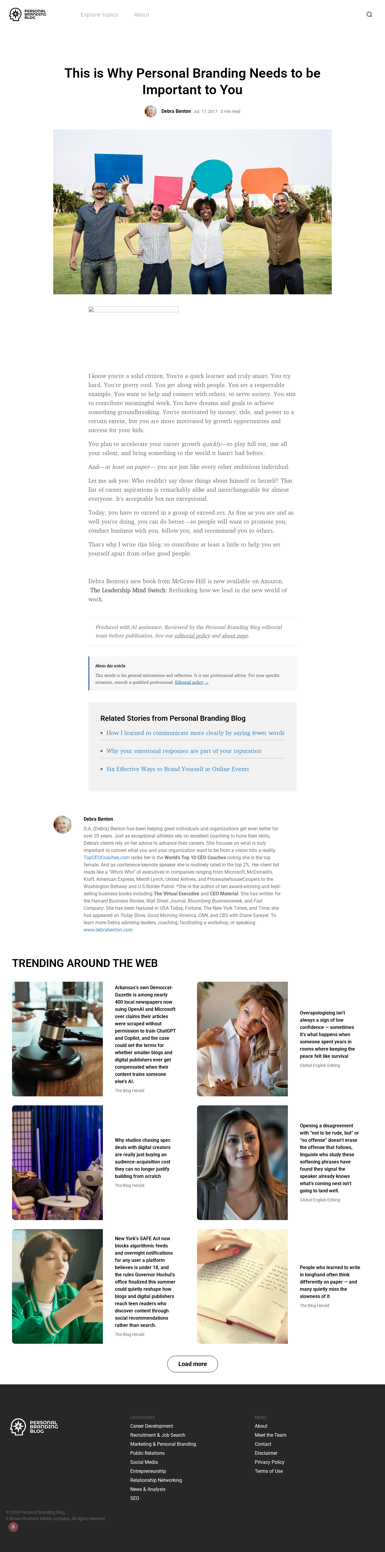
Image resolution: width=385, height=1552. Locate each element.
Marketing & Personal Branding (163, 1444)
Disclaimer (266, 1453)
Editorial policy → (192, 682)
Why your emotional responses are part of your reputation (183, 750)
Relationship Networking (156, 1480)
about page (235, 635)
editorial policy (192, 635)
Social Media (144, 1462)
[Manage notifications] (13, 1527)
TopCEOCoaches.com (107, 857)
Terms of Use (269, 1471)
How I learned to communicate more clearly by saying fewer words (195, 732)
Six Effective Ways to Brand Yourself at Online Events (177, 769)
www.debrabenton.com (108, 930)
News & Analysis (147, 1489)
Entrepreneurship (148, 1471)
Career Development (151, 1426)
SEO (134, 1498)
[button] (192, 1364)
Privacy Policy (270, 1462)
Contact (263, 1444)
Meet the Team (270, 1435)
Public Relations (147, 1453)
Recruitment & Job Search (157, 1435)
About (141, 14)
